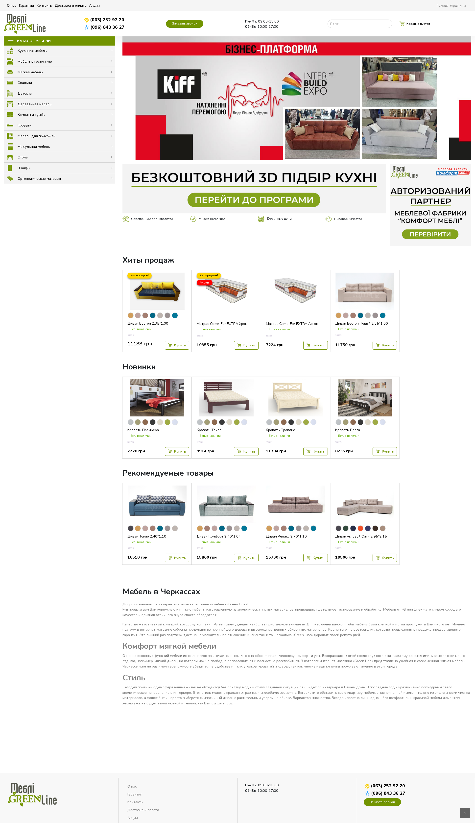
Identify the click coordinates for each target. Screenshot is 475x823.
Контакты (44, 5)
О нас (11, 5)
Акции (94, 5)
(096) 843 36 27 (107, 27)
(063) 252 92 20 (107, 20)
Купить (179, 345)
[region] (296, 98)
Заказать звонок (184, 23)
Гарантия (26, 5)
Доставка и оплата (71, 5)
